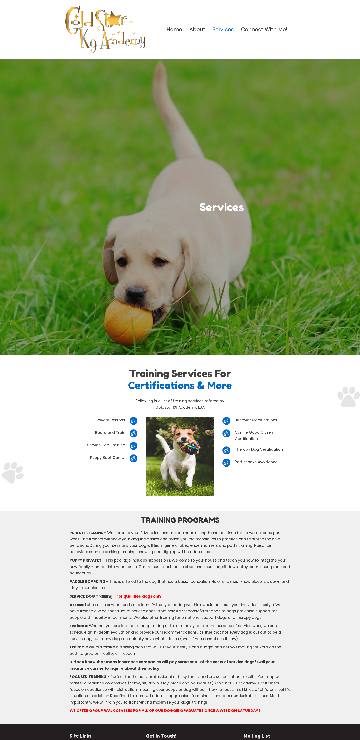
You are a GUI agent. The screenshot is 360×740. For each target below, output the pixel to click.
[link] (174, 29)
